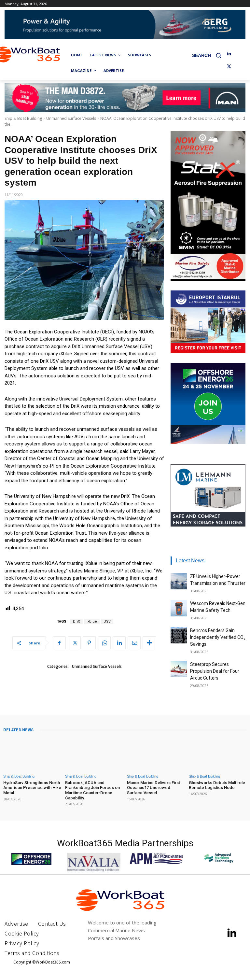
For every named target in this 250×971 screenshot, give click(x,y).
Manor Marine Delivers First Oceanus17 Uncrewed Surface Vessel (153, 787)
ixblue (92, 621)
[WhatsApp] (104, 642)
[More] (149, 642)
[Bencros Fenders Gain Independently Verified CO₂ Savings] (179, 635)
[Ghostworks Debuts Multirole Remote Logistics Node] (218, 753)
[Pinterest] (89, 642)
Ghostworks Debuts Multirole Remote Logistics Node (217, 785)
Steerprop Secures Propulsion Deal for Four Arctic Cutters (214, 671)
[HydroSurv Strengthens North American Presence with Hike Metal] (32, 753)
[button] (209, 55)
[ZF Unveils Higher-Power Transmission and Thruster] (179, 581)
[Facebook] (59, 642)
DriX (76, 621)
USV (107, 621)
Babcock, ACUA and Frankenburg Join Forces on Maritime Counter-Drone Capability (92, 790)
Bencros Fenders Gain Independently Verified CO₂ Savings (217, 637)
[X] (229, 67)
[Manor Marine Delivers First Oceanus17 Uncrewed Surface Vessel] (156, 753)
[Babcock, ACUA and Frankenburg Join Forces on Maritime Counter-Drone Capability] (94, 753)
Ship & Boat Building (23, 118)
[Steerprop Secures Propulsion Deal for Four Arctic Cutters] (179, 669)
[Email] (134, 642)
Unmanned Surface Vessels (71, 118)
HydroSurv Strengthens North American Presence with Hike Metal (32, 787)
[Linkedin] (229, 54)
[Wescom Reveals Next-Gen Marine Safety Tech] (179, 608)
